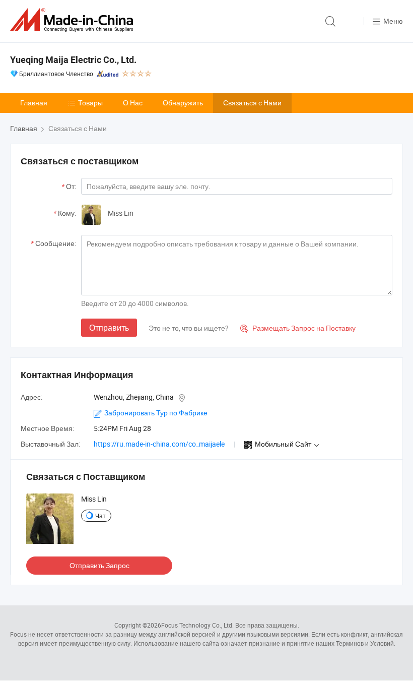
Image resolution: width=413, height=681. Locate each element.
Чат (100, 516)
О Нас (133, 102)
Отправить (109, 327)
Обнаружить (183, 102)
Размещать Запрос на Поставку (298, 328)
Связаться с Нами (252, 102)
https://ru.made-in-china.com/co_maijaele (159, 444)
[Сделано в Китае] (73, 20)
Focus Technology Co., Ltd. (197, 625)
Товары (90, 102)
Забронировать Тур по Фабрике (156, 412)
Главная (33, 102)
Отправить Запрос (99, 565)
